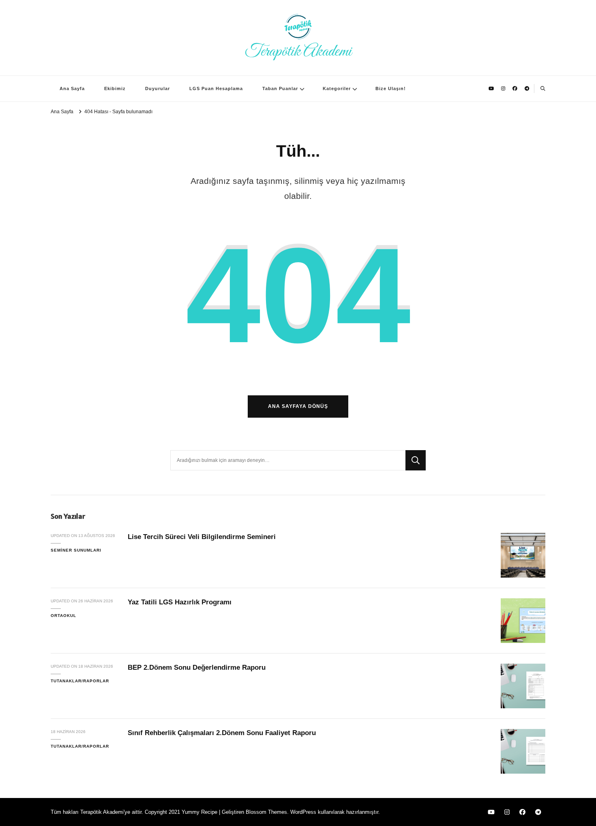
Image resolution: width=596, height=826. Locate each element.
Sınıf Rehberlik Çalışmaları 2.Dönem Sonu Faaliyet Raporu (222, 733)
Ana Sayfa (72, 88)
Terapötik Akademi (298, 52)
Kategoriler (337, 88)
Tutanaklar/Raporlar (80, 681)
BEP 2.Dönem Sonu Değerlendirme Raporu (197, 667)
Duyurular (157, 88)
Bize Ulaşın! (390, 88)
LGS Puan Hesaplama (216, 88)
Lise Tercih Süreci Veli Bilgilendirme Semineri (202, 537)
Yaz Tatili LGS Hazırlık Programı (180, 602)
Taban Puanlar (280, 88)
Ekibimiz (115, 88)
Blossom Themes (266, 812)
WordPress (303, 812)
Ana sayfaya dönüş (298, 406)
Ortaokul (63, 615)
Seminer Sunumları (76, 550)
